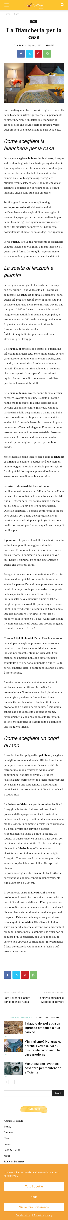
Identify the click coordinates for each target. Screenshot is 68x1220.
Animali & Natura (13, 1120)
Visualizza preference (34, 1207)
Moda (7, 1155)
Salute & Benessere (14, 1161)
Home (7, 14)
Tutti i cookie (34, 1186)
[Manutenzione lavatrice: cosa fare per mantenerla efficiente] (13, 1068)
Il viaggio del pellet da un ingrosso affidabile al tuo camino (42, 1028)
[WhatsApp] (47, 54)
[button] (6, 5)
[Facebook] (21, 54)
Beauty (7, 1126)
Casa (16, 14)
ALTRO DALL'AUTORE (48, 1017)
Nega (34, 1197)
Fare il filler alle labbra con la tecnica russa (17, 999)
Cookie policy (23, 1215)
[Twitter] (29, 54)
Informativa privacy (42, 1215)
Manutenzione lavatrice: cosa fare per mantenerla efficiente (43, 1068)
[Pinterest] (38, 54)
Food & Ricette (12, 1150)
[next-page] (12, 1082)
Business (8, 1132)
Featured (8, 1144)
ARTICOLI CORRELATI (20, 1017)
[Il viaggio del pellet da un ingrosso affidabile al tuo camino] (13, 1027)
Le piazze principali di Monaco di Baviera (51, 999)
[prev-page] (6, 1082)
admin (20, 45)
